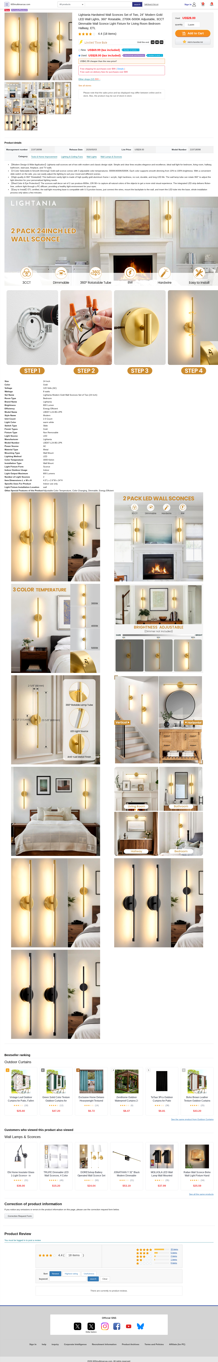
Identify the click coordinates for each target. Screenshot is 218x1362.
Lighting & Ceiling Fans (72, 156)
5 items (174, 1253)
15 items (174, 1249)
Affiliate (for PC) (177, 1344)
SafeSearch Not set (151, 4)
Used (121, 55)
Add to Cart (195, 33)
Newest (55, 1273)
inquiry (55, 1344)
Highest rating (71, 1273)
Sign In (188, 4)
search (137, 4)
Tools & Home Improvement (44, 156)
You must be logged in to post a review (22, 1240)
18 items (74, 1255)
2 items (174, 1256)
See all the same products (201, 1194)
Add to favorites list (195, 42)
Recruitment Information (104, 1344)
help (44, 1344)
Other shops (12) (89, 79)
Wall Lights (92, 156)
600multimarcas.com (20, 4)
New (110, 50)
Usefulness (89, 1273)
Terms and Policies (154, 1344)
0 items (174, 1263)
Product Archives (130, 1344)
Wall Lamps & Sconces (111, 156)
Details (120, 69)
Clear (105, 1279)
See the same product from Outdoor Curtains (192, 1119)
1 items (174, 1259)
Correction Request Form (20, 1216)
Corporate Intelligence (75, 1344)
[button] (212, 4)
